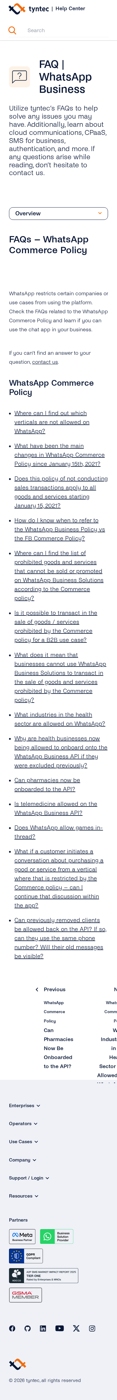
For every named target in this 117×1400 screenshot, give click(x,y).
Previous (54, 989)
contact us (45, 362)
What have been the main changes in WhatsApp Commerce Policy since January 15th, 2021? (59, 455)
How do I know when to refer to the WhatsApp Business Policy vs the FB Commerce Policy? (59, 529)
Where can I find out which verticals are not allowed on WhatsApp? (51, 422)
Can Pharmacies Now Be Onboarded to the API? (58, 1048)
